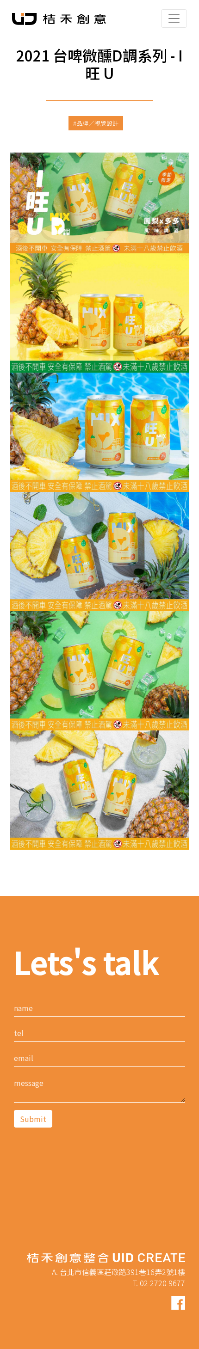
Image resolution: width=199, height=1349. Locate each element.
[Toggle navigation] (174, 18)
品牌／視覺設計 (97, 123)
